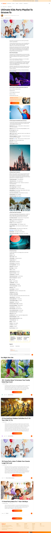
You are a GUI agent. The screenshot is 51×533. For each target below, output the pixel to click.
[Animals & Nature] (2, 394)
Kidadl (1, 6)
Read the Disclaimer (13, 354)
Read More (36, 0)
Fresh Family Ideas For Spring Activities (26, 338)
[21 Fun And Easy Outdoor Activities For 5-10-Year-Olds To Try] (17, 407)
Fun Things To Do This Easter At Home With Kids (19, 338)
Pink (14, 138)
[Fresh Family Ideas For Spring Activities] (26, 333)
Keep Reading (18, 392)
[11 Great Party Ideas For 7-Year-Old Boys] (17, 490)
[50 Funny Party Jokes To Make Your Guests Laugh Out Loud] (17, 448)
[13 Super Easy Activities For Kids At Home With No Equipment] (13, 333)
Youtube (33, 529)
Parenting (17, 3)
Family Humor (20, 3)
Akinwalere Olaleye (5, 503)
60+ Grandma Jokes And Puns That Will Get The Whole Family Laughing (23, 0)
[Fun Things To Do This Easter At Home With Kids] (20, 333)
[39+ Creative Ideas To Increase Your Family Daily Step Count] (17, 368)
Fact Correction (28, 354)
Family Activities (9, 3)
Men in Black (12, 230)
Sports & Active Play (10, 394)
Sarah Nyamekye (5, 383)
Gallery (4, 37)
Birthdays (7, 513)
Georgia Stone (9, 15)
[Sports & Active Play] (2, 436)
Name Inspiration (25, 3)
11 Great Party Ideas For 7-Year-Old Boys (15, 501)
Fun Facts (13, 3)
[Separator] (32, 354)
